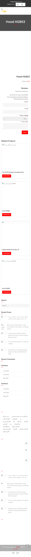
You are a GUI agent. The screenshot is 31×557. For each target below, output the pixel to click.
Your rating (23, 115)
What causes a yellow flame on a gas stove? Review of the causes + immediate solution (18, 327)
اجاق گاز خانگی (6, 418)
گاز (14, 421)
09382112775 (11, 4)
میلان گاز (19, 421)
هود (10, 424)
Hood (28, 81)
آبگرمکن (15, 429)
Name (26, 102)
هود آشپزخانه (17, 424)
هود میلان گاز (6, 416)
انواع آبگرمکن (6, 426)
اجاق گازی (14, 418)
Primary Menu (29, 10)
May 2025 (5, 378)
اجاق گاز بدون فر (7, 421)
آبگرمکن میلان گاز (24, 429)
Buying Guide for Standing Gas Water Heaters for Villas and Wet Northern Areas (17, 351)
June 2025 (6, 374)
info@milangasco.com (16, 1)
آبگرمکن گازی (6, 431)
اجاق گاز (26, 421)
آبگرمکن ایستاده (6, 429)
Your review (24, 121)
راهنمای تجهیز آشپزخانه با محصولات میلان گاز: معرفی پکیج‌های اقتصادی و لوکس (18, 317)
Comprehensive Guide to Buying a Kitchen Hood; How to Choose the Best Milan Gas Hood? (18, 335)
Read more (6, 176)
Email (26, 108)
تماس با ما (15, 549)
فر (20, 418)
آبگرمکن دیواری (15, 426)
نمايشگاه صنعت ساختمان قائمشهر (19, 416)
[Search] (28, 305)
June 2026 (6, 371)
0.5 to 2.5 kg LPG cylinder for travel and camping (18, 342)
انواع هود (5, 424)
